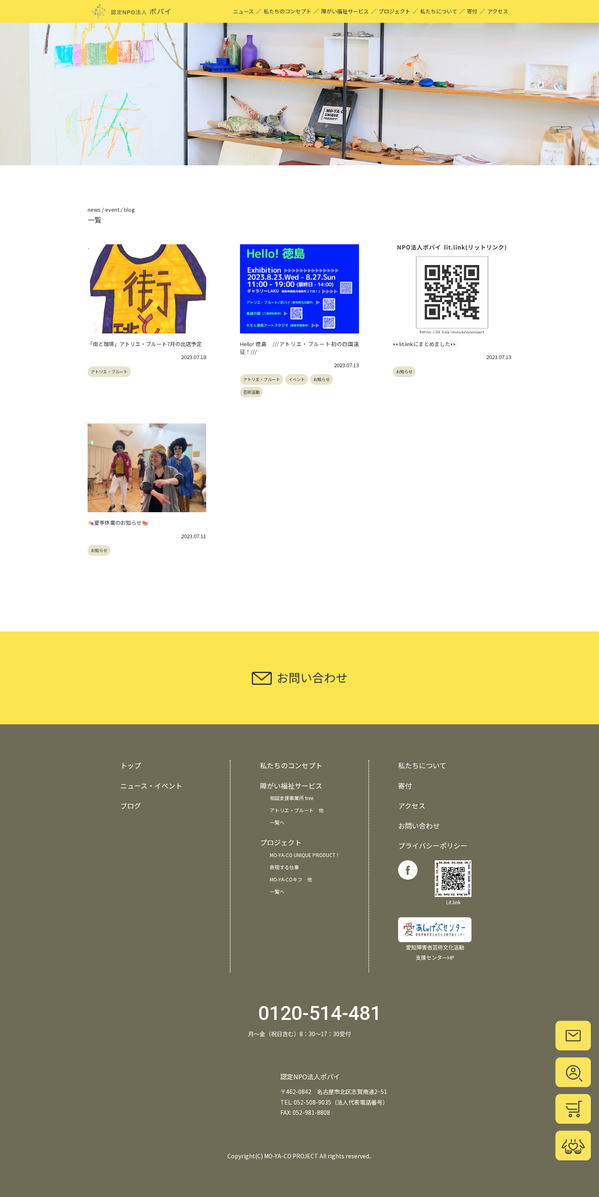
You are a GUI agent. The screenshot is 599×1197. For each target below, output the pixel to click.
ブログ (130, 805)
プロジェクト (394, 11)
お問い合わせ (419, 825)
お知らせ (321, 379)
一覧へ (277, 822)
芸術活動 (251, 392)
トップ (130, 765)
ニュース (243, 11)
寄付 (472, 11)
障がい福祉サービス (345, 11)
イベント (296, 379)
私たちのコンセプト (287, 11)
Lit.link (453, 902)
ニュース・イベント (151, 785)
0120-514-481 (319, 1013)
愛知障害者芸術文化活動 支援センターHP (435, 952)
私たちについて (438, 11)
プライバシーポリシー (432, 845)
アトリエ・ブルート (109, 371)
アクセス (497, 11)
